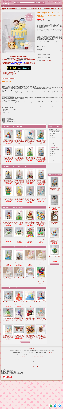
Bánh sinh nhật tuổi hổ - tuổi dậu (9, 59)
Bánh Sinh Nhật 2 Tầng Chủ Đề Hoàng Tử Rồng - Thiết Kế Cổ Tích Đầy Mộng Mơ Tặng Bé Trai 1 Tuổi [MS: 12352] (30, 199)
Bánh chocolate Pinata (23, 8)
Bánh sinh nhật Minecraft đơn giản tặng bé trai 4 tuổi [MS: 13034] (8, 239)
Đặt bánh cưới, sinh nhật (22, 56)
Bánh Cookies (52, 143)
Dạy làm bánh (13, 56)
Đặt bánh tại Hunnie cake (12, 8)
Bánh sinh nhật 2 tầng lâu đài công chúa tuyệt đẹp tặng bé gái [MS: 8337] (30, 181)
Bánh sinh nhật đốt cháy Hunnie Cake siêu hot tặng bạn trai (54, 207)
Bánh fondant (25, 58)
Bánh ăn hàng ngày (53, 157)
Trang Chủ (4, 8)
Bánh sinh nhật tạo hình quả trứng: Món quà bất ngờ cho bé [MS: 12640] (19, 319)
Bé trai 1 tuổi (12, 78)
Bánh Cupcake (52, 133)
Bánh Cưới (52, 155)
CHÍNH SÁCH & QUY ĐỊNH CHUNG (34, 373)
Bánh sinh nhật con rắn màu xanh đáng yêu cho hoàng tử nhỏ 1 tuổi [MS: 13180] (41, 262)
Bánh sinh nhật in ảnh (17, 58)
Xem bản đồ (50, 352)
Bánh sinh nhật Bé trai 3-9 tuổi (8, 74)
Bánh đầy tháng (5, 78)
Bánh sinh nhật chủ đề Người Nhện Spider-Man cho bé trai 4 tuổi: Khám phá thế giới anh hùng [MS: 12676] (41, 280)
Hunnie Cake (31, 348)
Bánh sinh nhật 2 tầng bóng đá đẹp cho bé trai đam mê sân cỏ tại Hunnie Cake (30, 158)
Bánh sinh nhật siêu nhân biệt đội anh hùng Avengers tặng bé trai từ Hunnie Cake (8, 141)
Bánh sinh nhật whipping (54, 149)
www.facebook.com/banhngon (47, 60)
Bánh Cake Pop (52, 139)
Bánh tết (51, 159)
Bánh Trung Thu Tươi (54, 145)
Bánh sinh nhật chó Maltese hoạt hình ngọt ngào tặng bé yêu (54, 223)
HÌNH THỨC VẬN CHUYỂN (32, 371)
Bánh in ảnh (52, 135)
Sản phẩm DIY (52, 153)
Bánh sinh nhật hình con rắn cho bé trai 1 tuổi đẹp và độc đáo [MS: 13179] (8, 278)
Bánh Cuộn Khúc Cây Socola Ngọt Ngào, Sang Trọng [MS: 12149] (19, 336)
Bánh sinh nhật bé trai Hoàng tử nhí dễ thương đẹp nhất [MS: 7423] (19, 158)
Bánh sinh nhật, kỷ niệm (54, 131)
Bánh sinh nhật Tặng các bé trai (8, 72)
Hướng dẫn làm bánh (54, 160)
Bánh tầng (52, 151)
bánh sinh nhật (13, 287)
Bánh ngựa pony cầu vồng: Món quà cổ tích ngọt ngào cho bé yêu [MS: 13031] (30, 278)
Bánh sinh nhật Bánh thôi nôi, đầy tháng (9, 73)
